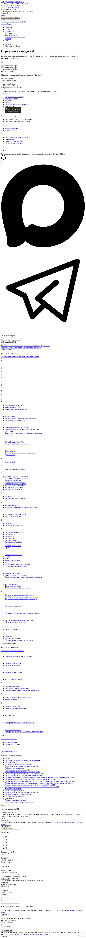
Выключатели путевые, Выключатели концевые (22, 429)
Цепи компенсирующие (13, 606)
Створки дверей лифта (13, 573)
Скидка (3, 349)
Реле (6, 562)
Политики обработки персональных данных (32, 934)
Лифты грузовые (11, 742)
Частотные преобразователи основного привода (22, 613)
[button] (43, 158)
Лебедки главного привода (14, 768)
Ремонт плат (18, 348)
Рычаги (7, 557)
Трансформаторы (11, 584)
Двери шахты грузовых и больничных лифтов (21, 766)
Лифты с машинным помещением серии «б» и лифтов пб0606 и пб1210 (30, 785)
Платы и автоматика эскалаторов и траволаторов (22, 690)
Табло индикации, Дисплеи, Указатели (19, 588)
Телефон (4, 858)
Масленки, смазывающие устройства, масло (21, 507)
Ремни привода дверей (13, 560)
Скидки (9, 24)
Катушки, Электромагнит (14, 486)
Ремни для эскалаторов (13, 699)
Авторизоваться (7, 930)
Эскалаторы (9, 798)
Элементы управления (13, 730)
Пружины (8, 548)
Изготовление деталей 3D (32, 348)
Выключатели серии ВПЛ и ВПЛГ (17, 427)
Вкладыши (9, 435)
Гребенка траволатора (13, 663)
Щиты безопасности (12, 629)
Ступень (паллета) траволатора (16, 708)
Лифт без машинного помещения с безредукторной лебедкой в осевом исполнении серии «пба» (39, 777)
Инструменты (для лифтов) (15, 469)
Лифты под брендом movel (14, 790)
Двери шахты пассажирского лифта (18, 770)
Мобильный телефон (9, 920)
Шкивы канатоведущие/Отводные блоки (19, 620)
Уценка (4, 24)
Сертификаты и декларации (15, 37)
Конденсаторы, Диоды (13, 480)
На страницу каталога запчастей (27, 357)
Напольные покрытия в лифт (15, 514)
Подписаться (6, 826)
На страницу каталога (9, 739)
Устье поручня (10, 715)
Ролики (7, 558)
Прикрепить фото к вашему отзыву (13, 876)
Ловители (8, 496)
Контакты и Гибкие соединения (16, 478)
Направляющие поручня (14, 679)
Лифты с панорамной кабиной (16, 800)
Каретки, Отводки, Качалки (15, 482)
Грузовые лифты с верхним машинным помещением (24, 774)
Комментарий (6, 870)
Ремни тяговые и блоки (13, 555)
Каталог (4, 13)
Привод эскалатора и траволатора (17, 688)
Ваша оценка (5, 833)
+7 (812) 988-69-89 (12, 7)
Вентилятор (9, 431)
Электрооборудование (13, 638)
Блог (6, 41)
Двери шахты (10, 451)
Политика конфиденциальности (16, 104)
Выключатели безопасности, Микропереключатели (23, 433)
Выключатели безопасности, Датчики (18, 656)
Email (3, 818)
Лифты (37, 346)
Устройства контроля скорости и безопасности (21, 597)
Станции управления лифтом (15, 575)
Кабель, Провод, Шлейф (13, 489)
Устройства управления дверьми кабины (19, 595)
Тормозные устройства (13, 586)
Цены (7, 102)
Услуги (7, 29)
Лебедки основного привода (15, 498)
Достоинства (5, 862)
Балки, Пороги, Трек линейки (15, 420)
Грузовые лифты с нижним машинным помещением (24, 775)
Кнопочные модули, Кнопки (15, 484)
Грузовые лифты (11, 762)
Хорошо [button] (4, 936)
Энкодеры (8, 636)
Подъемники (45, 346)
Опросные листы (7, 348)
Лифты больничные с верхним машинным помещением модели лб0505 (30, 779)
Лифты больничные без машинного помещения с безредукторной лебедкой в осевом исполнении (40, 781)
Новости (8, 39)
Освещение (9, 523)
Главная (8, 44)
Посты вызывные (11, 540)
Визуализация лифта (8, 357)
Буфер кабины (10, 416)
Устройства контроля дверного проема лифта (21, 599)
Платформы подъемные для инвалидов (19, 802)
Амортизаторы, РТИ (12, 407)
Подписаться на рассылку (14, 97)
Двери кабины (10, 455)
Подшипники (10, 544)
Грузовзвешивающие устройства (16, 444)
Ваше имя (5, 854)
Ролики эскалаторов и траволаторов (18, 697)
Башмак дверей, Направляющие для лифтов (20, 418)
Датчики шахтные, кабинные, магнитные (20, 453)
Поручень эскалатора (12, 687)
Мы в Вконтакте (11, 130)
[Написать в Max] (43, 247)
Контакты (8, 33)
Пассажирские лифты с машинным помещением (22, 772)
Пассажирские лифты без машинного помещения (22, 760)
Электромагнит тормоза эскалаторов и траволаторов (24, 732)
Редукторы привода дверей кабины (17, 564)
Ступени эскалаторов (12, 706)
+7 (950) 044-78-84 (16, 143)
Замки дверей (10, 462)
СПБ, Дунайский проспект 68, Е (12, 2)
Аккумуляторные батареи (14, 405)
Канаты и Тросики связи (14, 487)
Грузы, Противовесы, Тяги (14, 442)
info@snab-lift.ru (6, 5)
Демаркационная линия (13, 672)
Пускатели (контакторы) (14, 532)
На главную (5, 64)
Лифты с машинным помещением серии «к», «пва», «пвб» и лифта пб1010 (32, 787)
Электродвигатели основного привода (19, 640)
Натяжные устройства (13, 516)
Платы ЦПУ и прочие (13, 546)
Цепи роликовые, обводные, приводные (19, 723)
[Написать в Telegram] (43, 332)
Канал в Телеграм (11, 128)
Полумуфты (9, 536)
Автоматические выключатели (16, 409)
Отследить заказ (18, 5)
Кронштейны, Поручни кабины (16, 476)
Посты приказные (11, 538)
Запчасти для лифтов (8, 346)
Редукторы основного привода (16, 566)
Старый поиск (10, 106)
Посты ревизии (10, 534)
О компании (9, 31)
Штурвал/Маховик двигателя (15, 622)
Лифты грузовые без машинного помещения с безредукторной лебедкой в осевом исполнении (39, 783)
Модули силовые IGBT (13, 505)
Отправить (5, 883)
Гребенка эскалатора (12, 665)
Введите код (6, 926)
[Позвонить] (2, 163)
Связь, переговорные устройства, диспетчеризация (23, 577)
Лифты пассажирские (13, 744)
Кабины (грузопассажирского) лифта (18, 764)
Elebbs (55, 91)
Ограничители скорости (13, 525)
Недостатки (5, 866)
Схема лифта (9, 27)
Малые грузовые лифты (13, 789)
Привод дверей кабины (13, 542)
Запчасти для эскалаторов (25, 346)
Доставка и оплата (11, 35)
